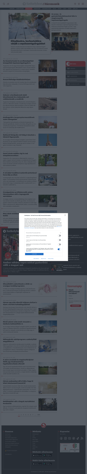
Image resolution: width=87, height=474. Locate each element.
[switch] (59, 235)
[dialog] (43, 237)
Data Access (43, 258)
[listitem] (43, 232)
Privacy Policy (50, 258)
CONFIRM (34, 254)
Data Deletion (36, 258)
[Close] (65, 215)
